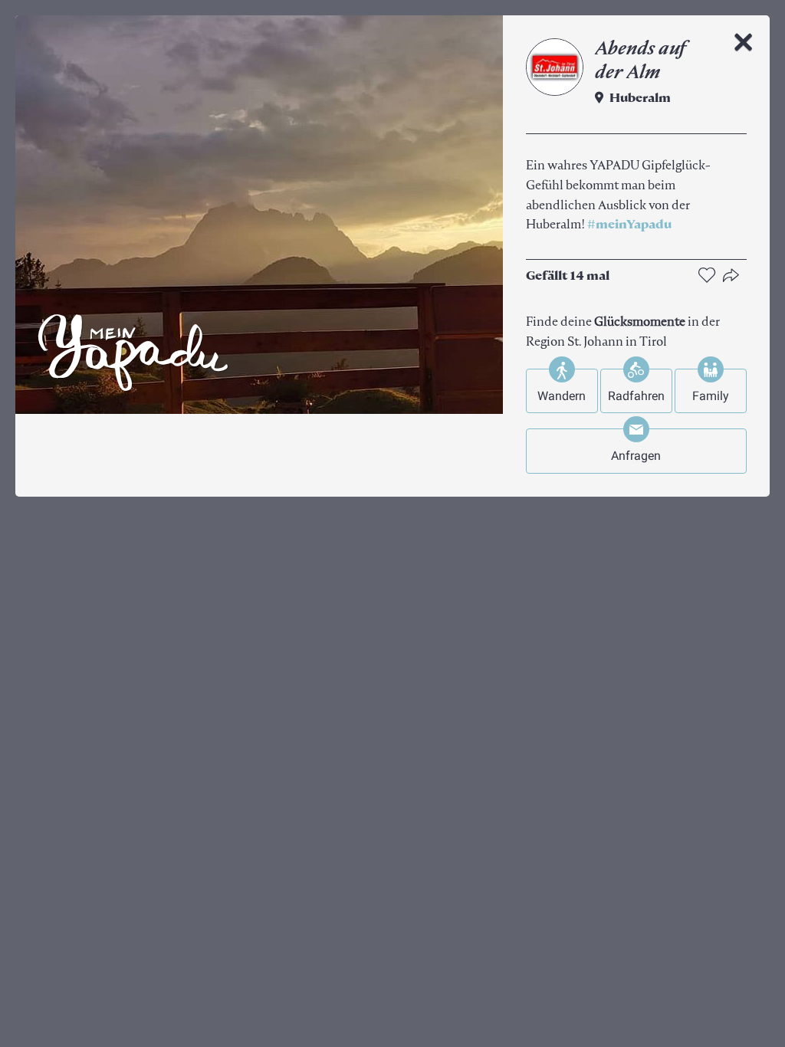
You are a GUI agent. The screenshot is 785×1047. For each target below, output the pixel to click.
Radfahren (636, 396)
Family (710, 396)
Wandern (561, 396)
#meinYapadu (629, 225)
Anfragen (636, 455)
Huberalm (640, 99)
